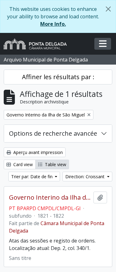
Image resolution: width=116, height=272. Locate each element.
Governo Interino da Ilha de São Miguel (50, 197)
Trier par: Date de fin (32, 176)
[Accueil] (38, 44)
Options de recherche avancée (53, 133)
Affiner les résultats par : (58, 77)
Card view (22, 164)
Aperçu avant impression (37, 152)
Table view (55, 164)
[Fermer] (108, 9)
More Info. (53, 23)
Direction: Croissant (85, 176)
